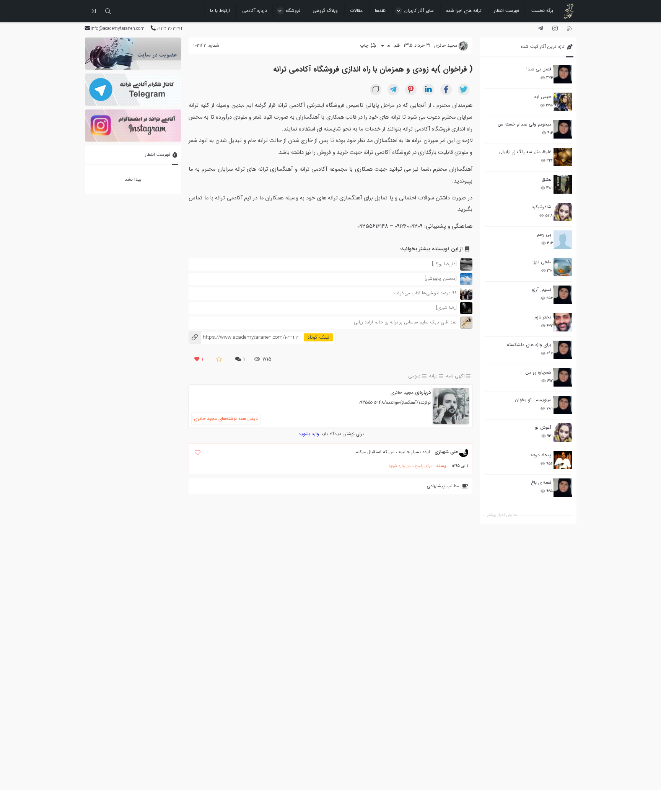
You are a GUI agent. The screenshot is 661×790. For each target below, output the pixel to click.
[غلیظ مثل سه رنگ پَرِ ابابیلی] (563, 157)
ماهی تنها (541, 262)
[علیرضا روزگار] (444, 264)
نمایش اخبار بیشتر (502, 515)
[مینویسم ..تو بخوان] (563, 405)
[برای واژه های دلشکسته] (563, 350)
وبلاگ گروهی (325, 10)
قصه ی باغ (541, 482)
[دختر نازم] (563, 322)
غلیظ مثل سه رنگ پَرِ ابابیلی (524, 151)
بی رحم (544, 234)
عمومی (414, 376)
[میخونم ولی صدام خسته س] (563, 129)
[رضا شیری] (446, 307)
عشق (546, 179)
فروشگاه (293, 10)
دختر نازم (542, 317)
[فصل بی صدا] (563, 74)
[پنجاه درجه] (563, 460)
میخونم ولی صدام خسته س (524, 124)
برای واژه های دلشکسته (529, 344)
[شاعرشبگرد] (563, 212)
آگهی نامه (455, 376)
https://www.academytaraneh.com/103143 (243, 337)
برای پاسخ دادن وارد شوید (409, 466)
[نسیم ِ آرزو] (563, 295)
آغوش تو (543, 427)
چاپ (365, 45)
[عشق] (563, 184)
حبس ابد (542, 96)
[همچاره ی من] (563, 377)
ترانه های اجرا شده (464, 10)
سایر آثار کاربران (419, 10)
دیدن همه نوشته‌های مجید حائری (226, 418)
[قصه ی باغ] (563, 487)
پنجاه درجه (541, 455)
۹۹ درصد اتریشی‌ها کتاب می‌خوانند (424, 293)
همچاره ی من (538, 372)
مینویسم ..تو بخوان (533, 399)
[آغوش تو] (563, 432)
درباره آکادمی (254, 10)
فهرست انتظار (506, 10)
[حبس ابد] (563, 102)
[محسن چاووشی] (441, 278)
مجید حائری (402, 392)
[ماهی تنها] (563, 267)
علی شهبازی (446, 451)
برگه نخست (542, 10)
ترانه (433, 376)
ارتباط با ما (220, 10)
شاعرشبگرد (541, 207)
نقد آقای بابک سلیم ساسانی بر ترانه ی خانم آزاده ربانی (405, 322)
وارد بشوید (308, 433)
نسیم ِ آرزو (541, 289)
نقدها (380, 10)
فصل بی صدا (538, 69)
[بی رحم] (563, 239)
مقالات (356, 10)
